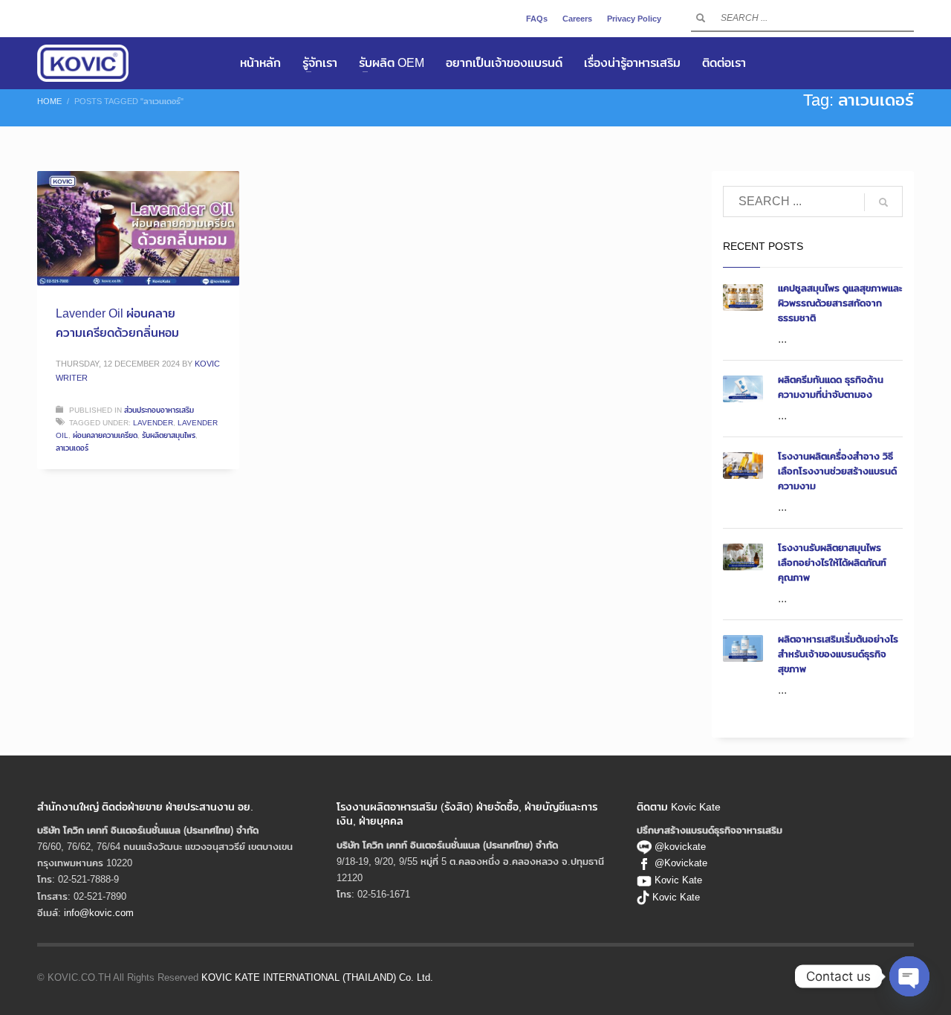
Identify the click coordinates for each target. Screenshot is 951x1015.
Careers (577, 18)
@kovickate (679, 846)
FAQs (537, 18)
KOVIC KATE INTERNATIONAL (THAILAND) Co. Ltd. (317, 977)
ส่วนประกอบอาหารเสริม (159, 410)
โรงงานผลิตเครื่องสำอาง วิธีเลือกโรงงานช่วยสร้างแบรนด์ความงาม (837, 470)
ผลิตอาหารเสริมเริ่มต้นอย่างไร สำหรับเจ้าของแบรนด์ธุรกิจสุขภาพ (838, 653)
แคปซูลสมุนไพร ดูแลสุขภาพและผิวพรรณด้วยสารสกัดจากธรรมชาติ (840, 302)
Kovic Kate (678, 879)
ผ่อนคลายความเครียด (105, 435)
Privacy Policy (634, 18)
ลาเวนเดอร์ (72, 448)
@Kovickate (681, 862)
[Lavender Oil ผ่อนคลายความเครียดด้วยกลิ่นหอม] (138, 228)
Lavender (153, 422)
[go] (700, 18)
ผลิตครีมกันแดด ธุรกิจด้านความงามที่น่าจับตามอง (830, 387)
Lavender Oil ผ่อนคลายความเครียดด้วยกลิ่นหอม (117, 323)
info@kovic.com (99, 912)
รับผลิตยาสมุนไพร (168, 435)
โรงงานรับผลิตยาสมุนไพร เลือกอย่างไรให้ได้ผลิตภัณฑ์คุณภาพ (832, 562)
